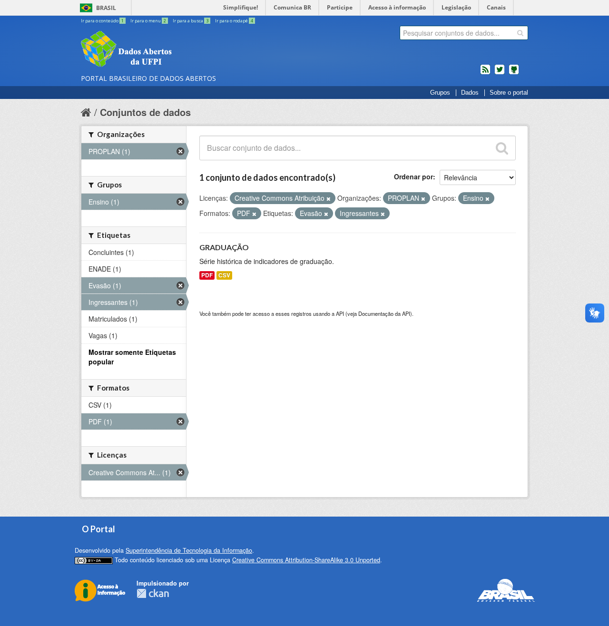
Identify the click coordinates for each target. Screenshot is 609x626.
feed (485, 73)
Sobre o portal (509, 92)
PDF (207, 275)
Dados (470, 92)
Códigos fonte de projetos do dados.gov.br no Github (514, 73)
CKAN (153, 593)
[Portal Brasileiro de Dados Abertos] (183, 50)
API (340, 313)
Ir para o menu (148, 21)
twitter (499, 73)
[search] (520, 33)
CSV (224, 275)
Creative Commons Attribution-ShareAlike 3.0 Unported (306, 560)
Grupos (440, 92)
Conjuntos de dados (145, 112)
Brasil (106, 8)
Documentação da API (384, 313)
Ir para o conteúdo (102, 21)
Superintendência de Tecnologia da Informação (189, 550)
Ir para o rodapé (234, 21)
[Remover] (328, 198)
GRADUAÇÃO (224, 247)
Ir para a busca (190, 21)
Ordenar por (413, 176)
